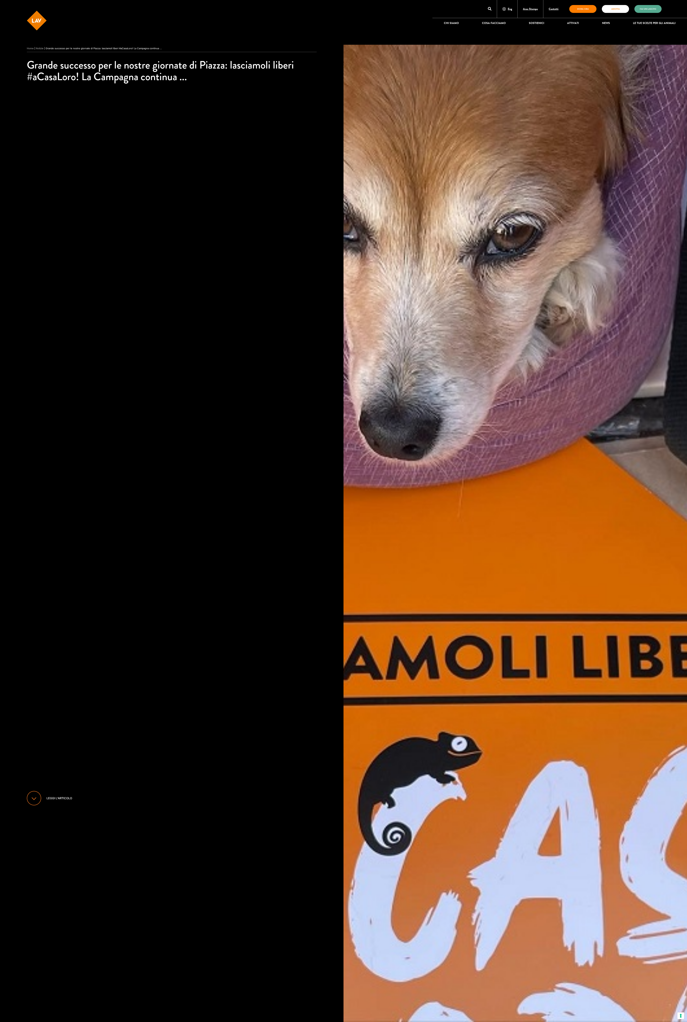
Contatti (554, 9)
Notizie (39, 48)
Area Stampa (530, 9)
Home (30, 48)
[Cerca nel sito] (489, 9)
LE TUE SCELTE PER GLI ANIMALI (654, 23)
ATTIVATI (573, 23)
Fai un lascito (648, 9)
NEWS (606, 23)
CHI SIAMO (451, 23)
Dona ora (583, 9)
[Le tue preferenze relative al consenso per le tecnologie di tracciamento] (680, 1015)
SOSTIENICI (536, 23)
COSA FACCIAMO (494, 23)
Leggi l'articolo (59, 798)
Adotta (615, 9)
